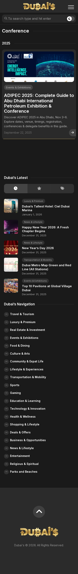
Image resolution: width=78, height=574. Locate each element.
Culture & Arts (20, 353)
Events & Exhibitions (18, 87)
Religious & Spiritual (24, 464)
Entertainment (20, 456)
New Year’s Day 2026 (38, 248)
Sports (14, 385)
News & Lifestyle (33, 222)
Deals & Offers (20, 432)
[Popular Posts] (39, 188)
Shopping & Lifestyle (24, 424)
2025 (6, 43)
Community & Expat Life (26, 361)
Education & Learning (25, 400)
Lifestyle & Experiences (26, 369)
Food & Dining (20, 345)
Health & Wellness (23, 416)
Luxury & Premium (33, 201)
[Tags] (62, 188)
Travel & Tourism (22, 314)
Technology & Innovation (27, 408)
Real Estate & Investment (27, 329)
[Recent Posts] (15, 188)
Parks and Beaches (23, 471)
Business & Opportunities (28, 440)
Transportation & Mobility (38, 259)
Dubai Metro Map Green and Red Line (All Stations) (46, 267)
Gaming (15, 393)
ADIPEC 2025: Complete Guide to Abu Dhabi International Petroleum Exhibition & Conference (39, 103)
